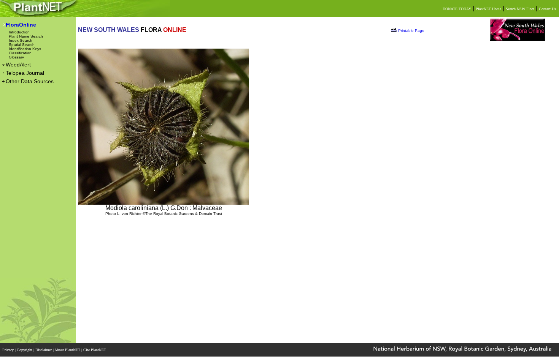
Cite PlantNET (95, 350)
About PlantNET (67, 350)
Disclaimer (44, 350)
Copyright (25, 350)
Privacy (8, 350)
